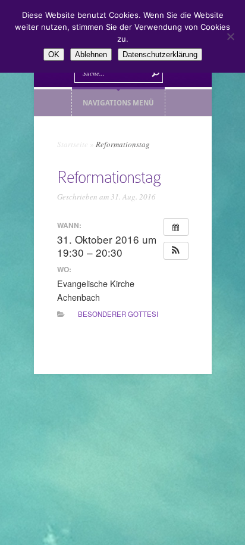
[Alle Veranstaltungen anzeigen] (176, 227)
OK (53, 54)
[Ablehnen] (230, 36)
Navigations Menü (118, 103)
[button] (176, 250)
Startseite (72, 144)
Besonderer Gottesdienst (129, 314)
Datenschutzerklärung (159, 54)
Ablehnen (91, 54)
